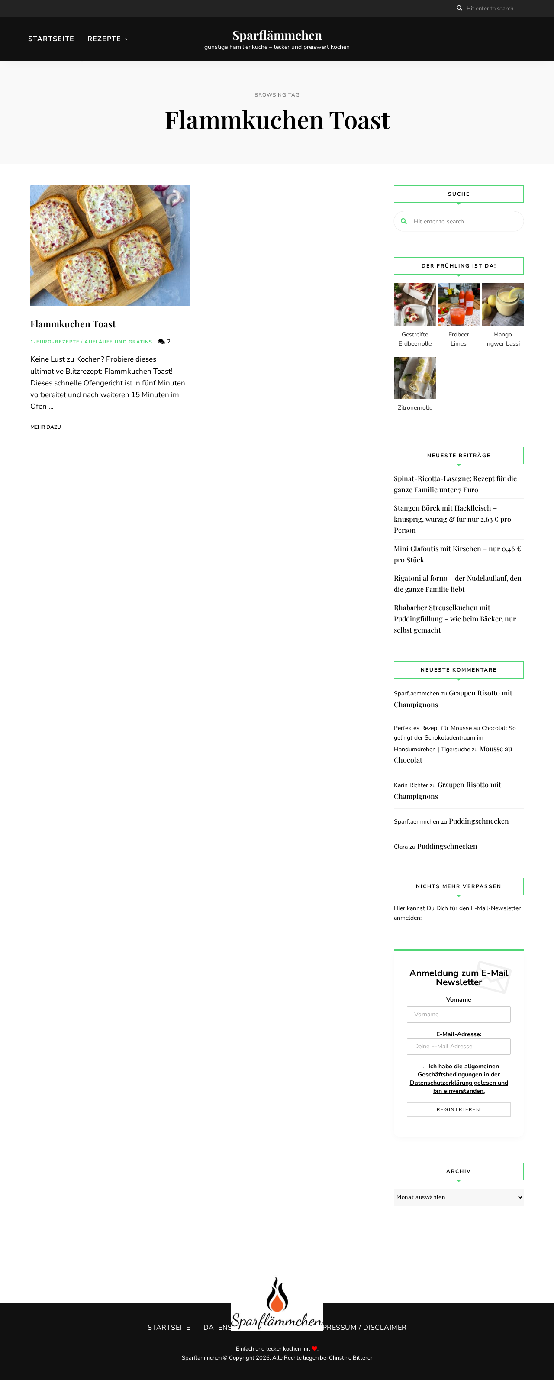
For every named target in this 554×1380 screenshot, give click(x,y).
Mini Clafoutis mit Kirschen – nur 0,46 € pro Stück (457, 554)
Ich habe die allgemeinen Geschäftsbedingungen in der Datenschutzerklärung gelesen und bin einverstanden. (459, 1078)
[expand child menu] (82, 61)
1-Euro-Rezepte (55, 342)
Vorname (458, 999)
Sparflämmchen (277, 35)
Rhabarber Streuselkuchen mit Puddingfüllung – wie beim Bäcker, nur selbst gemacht (455, 618)
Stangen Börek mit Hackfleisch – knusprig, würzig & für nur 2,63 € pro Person (452, 518)
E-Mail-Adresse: (458, 1034)
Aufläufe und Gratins (118, 342)
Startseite (51, 39)
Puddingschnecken (479, 820)
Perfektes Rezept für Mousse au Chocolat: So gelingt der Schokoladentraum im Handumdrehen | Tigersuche (455, 738)
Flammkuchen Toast (73, 323)
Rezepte (104, 39)
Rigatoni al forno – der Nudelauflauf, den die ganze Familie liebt (458, 583)
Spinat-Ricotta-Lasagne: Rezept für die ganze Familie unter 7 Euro (455, 484)
